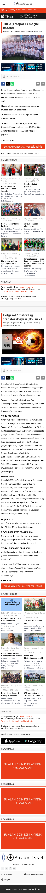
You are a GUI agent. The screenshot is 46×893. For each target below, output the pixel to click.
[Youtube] (14, 868)
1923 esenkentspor (16, 153)
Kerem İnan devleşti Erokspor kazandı (10, 694)
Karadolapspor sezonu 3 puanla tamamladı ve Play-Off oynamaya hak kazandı (34, 262)
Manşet (3, 179)
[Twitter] (6, 868)
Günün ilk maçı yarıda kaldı (33, 621)
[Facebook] (2, 868)
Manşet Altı (5, 688)
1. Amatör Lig (28, 254)
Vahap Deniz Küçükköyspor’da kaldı (33, 656)
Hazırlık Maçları (16, 31)
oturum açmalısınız (26, 287)
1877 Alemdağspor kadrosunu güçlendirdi (33, 694)
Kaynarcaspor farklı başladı (10, 225)
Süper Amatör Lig (13, 179)
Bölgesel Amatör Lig (31, 218)
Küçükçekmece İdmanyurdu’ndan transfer (8, 188)
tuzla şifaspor (34, 153)
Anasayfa (6, 31)
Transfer (4, 181)
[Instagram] (10, 868)
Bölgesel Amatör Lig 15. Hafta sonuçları (11, 619)
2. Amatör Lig (28, 179)
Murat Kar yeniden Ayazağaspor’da (9, 262)
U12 (20, 648)
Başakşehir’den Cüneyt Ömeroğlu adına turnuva (11, 654)
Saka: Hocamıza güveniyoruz (31, 225)
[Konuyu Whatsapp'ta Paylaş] (12, 84)
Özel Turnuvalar (12, 648)
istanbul (27, 153)
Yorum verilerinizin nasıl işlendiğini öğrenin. (17, 291)
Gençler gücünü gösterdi (30, 185)
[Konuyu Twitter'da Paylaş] (8, 84)
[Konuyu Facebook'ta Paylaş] (3, 84)
